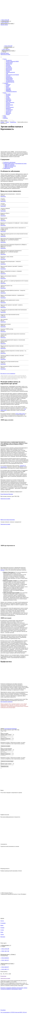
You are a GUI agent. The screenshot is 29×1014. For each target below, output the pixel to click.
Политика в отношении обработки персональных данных (14, 987)
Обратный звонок (5, 53)
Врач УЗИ (8, 101)
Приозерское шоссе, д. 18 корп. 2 (8, 954)
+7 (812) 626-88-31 (5, 957)
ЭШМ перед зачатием (9, 164)
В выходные (3, 976)
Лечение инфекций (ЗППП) (12, 61)
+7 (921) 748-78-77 (5, 960)
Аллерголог (8, 110)
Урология (8, 75)
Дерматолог (8, 100)
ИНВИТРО (8, 90)
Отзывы (8, 85)
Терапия (8, 71)
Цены (4, 115)
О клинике (5, 83)
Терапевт (8, 103)
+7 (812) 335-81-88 (5, 19)
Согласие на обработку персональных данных (11, 989)
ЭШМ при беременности (10, 165)
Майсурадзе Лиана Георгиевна (8, 519)
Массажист (8, 113)
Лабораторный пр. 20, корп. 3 (7, 23)
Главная (2, 122)
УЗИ (7, 73)
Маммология (9, 63)
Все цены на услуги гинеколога (8, 373)
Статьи (7, 122)
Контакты (5, 118)
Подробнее (3, 1010)
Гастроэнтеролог (10, 107)
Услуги (4, 59)
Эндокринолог (9, 109)
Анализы (8, 65)
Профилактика (6, 168)
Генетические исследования (12, 74)
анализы (2, 570)
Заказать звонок (4, 24)
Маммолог (8, 108)
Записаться (3, 196)
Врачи (7, 86)
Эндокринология (10, 80)
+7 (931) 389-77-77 (5, 969)
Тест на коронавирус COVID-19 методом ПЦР (14, 1012)
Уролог (7, 96)
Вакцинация (9, 69)
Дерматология (9, 79)
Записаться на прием (5, 54)
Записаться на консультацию (7, 761)
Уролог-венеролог (10, 102)
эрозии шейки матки (20, 413)
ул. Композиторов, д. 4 (6, 21)
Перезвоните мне (4, 766)
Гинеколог (8, 98)
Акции (4, 116)
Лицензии (8, 87)
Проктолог (8, 112)
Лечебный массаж (10, 81)
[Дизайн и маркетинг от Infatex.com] (14, 916)
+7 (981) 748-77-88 (5, 951)
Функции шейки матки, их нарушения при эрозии (15, 163)
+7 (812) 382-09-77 (5, 22)
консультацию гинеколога (6, 701)
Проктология (9, 68)
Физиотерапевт (9, 104)
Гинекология (9, 77)
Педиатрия (8, 66)
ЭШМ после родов (8, 167)
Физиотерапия (9, 78)
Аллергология (9, 62)
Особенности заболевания (9, 162)
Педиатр (8, 106)
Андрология (9, 67)
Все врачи (8, 94)
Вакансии (8, 84)
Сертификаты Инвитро (11, 91)
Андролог (8, 95)
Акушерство (9, 60)
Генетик (8, 114)
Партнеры (8, 89)
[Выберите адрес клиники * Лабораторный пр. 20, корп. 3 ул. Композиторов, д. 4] (7, 734)
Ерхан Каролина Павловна (7, 494)
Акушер (8, 97)
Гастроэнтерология (10, 72)
